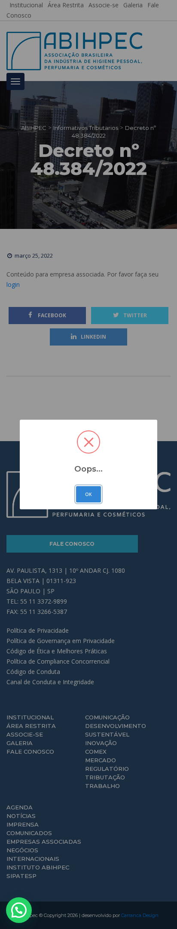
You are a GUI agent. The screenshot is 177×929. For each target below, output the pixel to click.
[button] (19, 910)
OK (88, 494)
